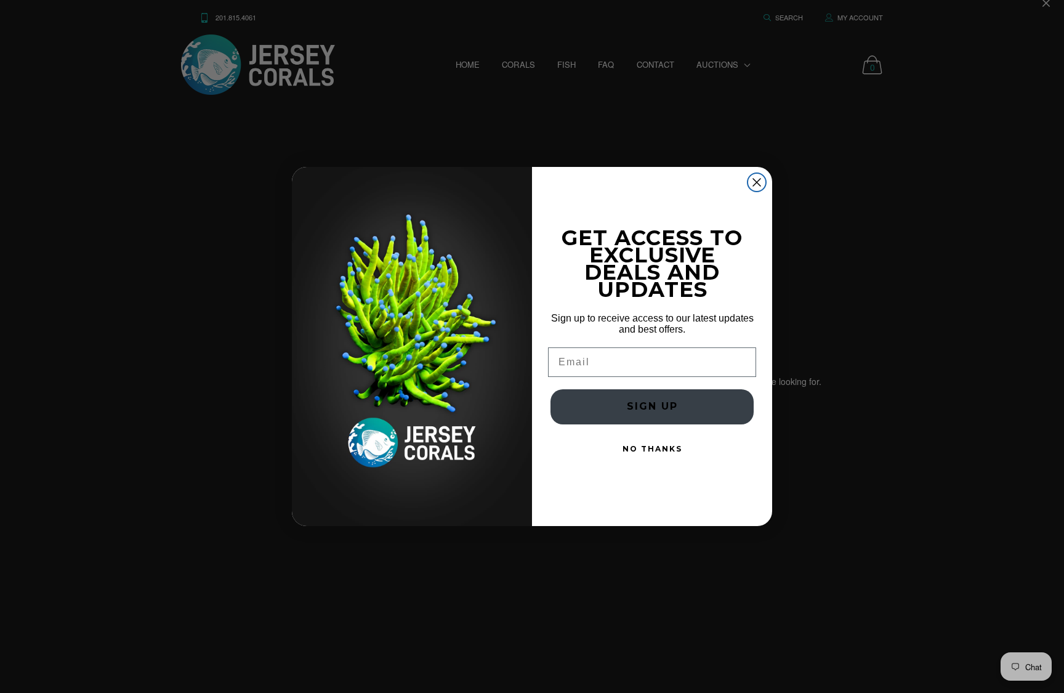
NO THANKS (652, 448)
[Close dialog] (757, 182)
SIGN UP (652, 406)
